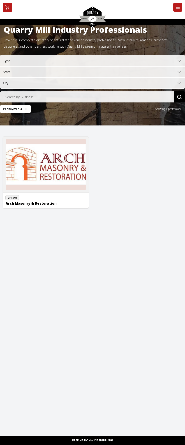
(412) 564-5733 (20, 195)
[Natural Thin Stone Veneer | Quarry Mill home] (92, 18)
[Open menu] (177, 7)
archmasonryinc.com (24, 205)
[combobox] (87, 97)
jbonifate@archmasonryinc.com (31, 200)
